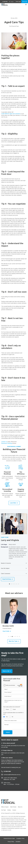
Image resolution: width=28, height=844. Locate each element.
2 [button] (10, 636)
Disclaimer (18, 841)
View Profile (6, 631)
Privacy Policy (11, 841)
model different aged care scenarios (10, 113)
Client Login (18, 1)
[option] (14, 547)
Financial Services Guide (9, 838)
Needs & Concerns (6, 563)
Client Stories (13, 806)
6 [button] (17, 636)
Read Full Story (6, 579)
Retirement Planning (6, 443)
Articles (9, 810)
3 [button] (12, 636)
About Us (20, 806)
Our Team (3, 810)
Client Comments (5, 573)
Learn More (13, 503)
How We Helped (5, 568)
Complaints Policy (20, 838)
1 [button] (8, 636)
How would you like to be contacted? (11, 706)
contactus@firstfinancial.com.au (12, 774)
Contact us (4, 441)
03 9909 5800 (4, 1)
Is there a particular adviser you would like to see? (13, 713)
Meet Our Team (13, 641)
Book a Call (24, 1)
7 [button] (19, 636)
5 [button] (15, 636)
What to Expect (5, 806)
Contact (14, 810)
